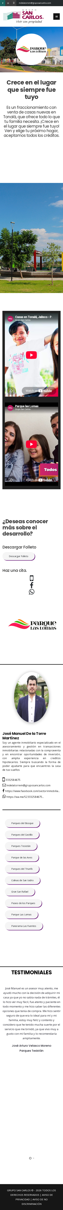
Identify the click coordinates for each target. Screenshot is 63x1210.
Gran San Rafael (19, 891)
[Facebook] (2, 3)
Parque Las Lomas (21, 914)
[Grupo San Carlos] (23, 16)
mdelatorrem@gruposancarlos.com (21, 3)
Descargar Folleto (18, 556)
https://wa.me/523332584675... (25, 797)
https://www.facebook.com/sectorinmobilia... (32, 791)
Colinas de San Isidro (22, 880)
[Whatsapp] (8, 3)
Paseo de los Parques (23, 903)
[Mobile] (13, 3)
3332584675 (12, 780)
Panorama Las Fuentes (23, 925)
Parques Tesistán (21, 846)
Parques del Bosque (22, 823)
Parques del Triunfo (22, 868)
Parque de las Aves (21, 857)
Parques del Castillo (22, 834)
